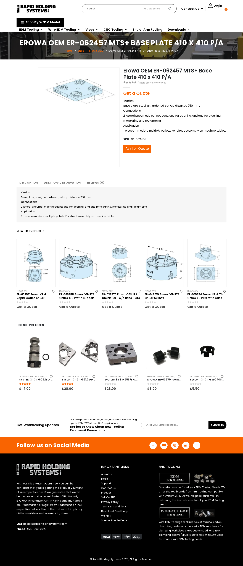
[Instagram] (174, 445)
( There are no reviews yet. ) (153, 82)
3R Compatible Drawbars (31, 376)
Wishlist (106, 516)
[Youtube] (164, 445)
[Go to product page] (36, 352)
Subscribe (217, 424)
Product (106, 492)
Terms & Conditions (114, 506)
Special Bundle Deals (114, 520)
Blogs (104, 479)
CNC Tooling (113, 29)
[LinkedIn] (185, 445)
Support (106, 483)
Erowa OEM (22, 291)
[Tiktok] (196, 445)
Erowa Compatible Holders (160, 376)
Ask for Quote (137, 141)
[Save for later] (54, 291)
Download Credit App (114, 511)
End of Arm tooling (147, 29)
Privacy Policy (109, 502)
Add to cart (50, 339)
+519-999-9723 (36, 529)
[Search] (170, 8)
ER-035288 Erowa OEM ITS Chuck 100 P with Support (76, 296)
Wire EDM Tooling (62, 29)
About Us (107, 474)
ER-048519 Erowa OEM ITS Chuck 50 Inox (162, 296)
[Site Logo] (36, 8)
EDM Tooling (29, 29)
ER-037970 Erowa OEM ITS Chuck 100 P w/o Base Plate (121, 296)
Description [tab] (28, 183)
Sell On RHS (108, 497)
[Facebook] (153, 445)
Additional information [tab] (62, 183)
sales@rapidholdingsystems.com (46, 524)
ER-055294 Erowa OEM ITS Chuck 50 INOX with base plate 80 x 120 (205, 296)
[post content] (36, 263)
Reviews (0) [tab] (95, 183)
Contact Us (190, 9)
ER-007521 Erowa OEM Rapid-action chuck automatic (31, 296)
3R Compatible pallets (73, 376)
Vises (90, 29)
